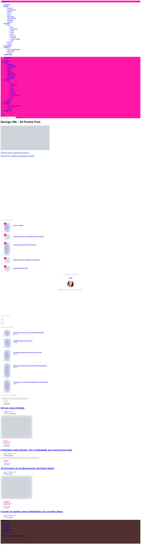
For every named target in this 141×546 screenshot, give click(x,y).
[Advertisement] (50, 188)
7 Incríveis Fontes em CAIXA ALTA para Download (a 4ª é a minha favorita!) (30, 382)
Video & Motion (11, 18)
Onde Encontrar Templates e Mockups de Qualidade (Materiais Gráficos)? (30, 365)
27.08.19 (15, 367)
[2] (7, 240)
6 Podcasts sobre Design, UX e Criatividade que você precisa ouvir (28, 236)
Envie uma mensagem (13, 49)
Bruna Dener (9, 455)
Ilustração (10, 22)
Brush (12, 30)
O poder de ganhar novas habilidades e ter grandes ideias (26, 259)
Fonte (12, 32)
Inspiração (7, 443)
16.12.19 (15, 353)
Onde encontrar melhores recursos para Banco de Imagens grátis (28, 332)
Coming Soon (8, 54)
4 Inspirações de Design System (20, 268)
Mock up (12, 35)
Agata (70, 278)
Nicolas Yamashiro (11, 413)
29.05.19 (15, 383)
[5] (7, 271)
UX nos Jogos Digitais (18, 225)
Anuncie (9, 52)
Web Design (10, 16)
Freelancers (7, 441)
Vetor (11, 40)
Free (8, 25)
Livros (9, 15)
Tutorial (9, 44)
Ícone (12, 34)
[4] (7, 263)
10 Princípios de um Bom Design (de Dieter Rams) (24, 244)
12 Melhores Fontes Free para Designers (23, 340)
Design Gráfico (11, 10)
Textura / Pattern (15, 39)
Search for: (3, 115)
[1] (7, 231)
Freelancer (7, 46)
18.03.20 (16, 342)
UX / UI (9, 13)
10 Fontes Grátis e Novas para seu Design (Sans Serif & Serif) (27, 352)
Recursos (7, 23)
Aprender (10, 8)
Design (6, 6)
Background (13, 28)
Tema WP (13, 37)
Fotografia (10, 20)
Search (19, 117)
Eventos (9, 42)
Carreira (9, 11)
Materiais (7, 4)
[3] (7, 255)
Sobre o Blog (11, 51)
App (11, 27)
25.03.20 (15, 334)
